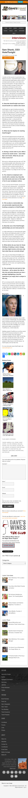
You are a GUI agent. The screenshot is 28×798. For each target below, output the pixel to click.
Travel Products (5, 714)
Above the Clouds (6, 674)
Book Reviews (5, 699)
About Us (3, 739)
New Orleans (20, 447)
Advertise (3, 741)
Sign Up (20, 2)
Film (8, 445)
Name (4, 481)
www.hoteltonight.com (7, 347)
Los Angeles (13, 447)
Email (3, 487)
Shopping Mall (20, 450)
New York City (6, 449)
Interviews (12, 439)
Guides (3, 677)
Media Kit (3, 755)
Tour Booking (4, 709)
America (9, 442)
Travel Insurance (5, 712)
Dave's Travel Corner (14, 10)
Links (2, 727)
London (7, 447)
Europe (4, 445)
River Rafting (14, 449)
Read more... (13, 768)
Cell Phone (15, 442)
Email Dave (4, 749)
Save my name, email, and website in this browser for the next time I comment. (11, 501)
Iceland (19, 445)
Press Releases (5, 687)
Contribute (4, 722)
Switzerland (5, 452)
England (20, 444)
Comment (4, 464)
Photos (3, 730)
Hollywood (13, 445)
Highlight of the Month (7, 679)
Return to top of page (7, 783)
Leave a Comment (8, 57)
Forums (3, 725)
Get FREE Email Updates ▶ (11, 556)
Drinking (14, 444)
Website (4, 493)
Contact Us (4, 744)
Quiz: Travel (4, 707)
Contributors (4, 747)
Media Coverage (5, 752)
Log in (24, 787)
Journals (3, 685)
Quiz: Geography (5, 704)
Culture (9, 444)
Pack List (3, 701)
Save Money (12, 450)
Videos (3, 690)
